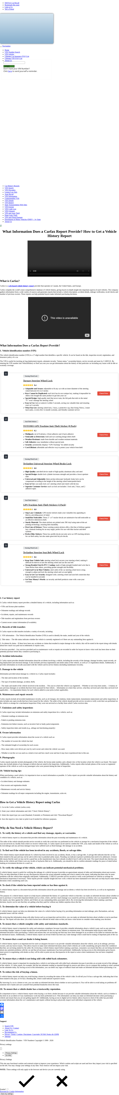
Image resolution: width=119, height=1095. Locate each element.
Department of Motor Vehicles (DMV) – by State (23, 219)
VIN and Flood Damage (14, 217)
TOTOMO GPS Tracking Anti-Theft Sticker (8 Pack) (49, 426)
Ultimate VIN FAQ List (13, 58)
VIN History (9, 203)
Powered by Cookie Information (12, 1091)
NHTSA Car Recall (12, 3)
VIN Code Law (10, 209)
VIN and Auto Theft (12, 213)
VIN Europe (9, 207)
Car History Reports (12, 186)
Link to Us (9, 7)
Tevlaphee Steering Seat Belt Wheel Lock (43, 552)
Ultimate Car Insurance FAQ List (17, 56)
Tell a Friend (9, 9)
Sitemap (8, 1036)
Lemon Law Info (11, 192)
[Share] (59, 1016)
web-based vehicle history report (21, 286)
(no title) (8, 1055)
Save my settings (7, 1094)
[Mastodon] (59, 1008)
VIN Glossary (10, 211)
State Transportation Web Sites (16, 205)
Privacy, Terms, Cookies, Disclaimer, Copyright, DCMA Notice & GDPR (32, 1034)
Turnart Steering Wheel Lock (38, 380)
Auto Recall (9, 194)
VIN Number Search (12, 52)
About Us (8, 61)
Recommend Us (11, 1032)
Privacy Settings (11, 1053)
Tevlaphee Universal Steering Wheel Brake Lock (47, 463)
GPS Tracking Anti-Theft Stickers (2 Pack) (44, 504)
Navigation (6, 46)
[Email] (59, 1012)
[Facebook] (59, 1005)
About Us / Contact (12, 1028)
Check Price (103, 393)
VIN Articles (9, 54)
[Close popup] (1, 1048)
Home (7, 50)
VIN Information (11, 196)
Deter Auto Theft (11, 215)
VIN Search (9, 188)
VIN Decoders (10, 190)
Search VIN (9, 1026)
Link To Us (9, 1030)
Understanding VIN (12, 198)
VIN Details (9, 201)
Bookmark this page (12, 5)
